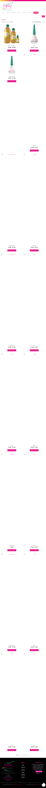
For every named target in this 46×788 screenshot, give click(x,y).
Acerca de (8, 12)
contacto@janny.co (9, 778)
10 (25, 755)
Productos (13, 12)
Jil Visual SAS (18, 784)
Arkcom (14, 784)
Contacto (29, 12)
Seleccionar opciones (11, 50)
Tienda (19, 12)
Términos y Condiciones (38, 784)
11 (27, 755)
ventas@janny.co (8, 780)
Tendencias (24, 12)
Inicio (3, 12)
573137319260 (8, 771)
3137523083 (5, 777)
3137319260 (10, 777)
